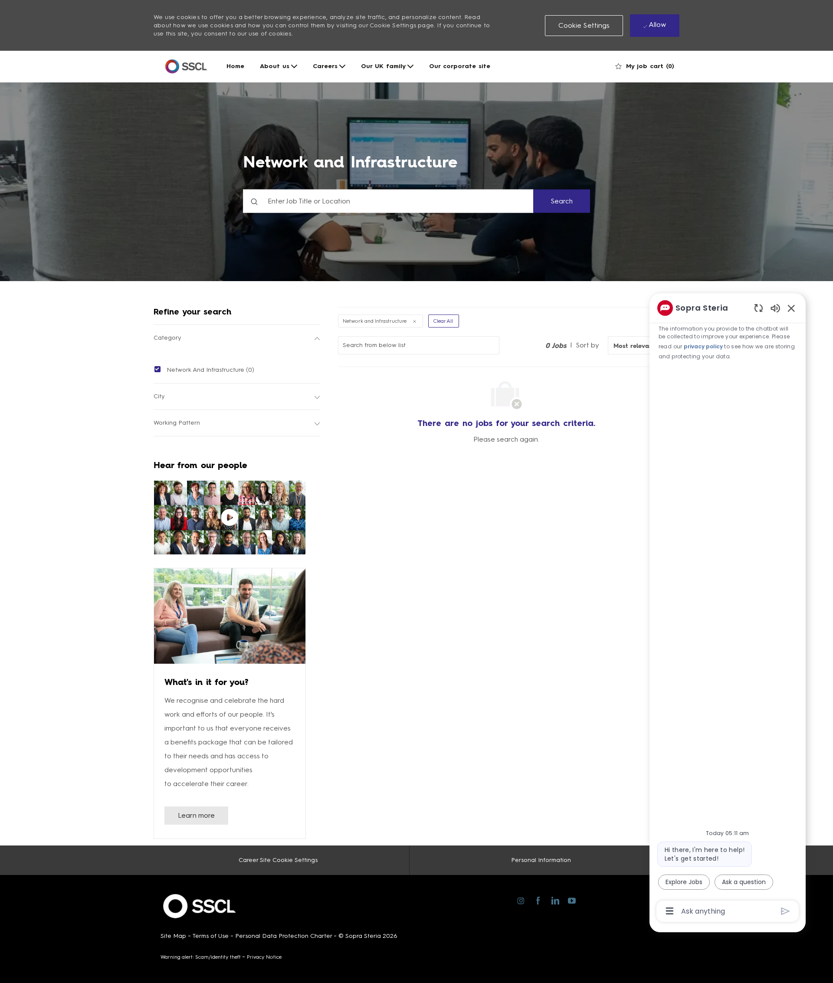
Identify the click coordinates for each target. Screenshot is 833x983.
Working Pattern (177, 422)
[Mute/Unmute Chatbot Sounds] (775, 307)
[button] (584, 25)
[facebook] (537, 899)
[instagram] (520, 899)
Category (167, 337)
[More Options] (669, 911)
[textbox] (388, 201)
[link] (196, 815)
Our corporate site (459, 66)
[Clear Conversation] (758, 308)
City (159, 396)
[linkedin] (554, 899)
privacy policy (703, 346)
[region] (727, 609)
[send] (785, 911)
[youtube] (571, 899)
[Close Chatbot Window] (791, 308)
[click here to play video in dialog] (229, 517)
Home (235, 66)
